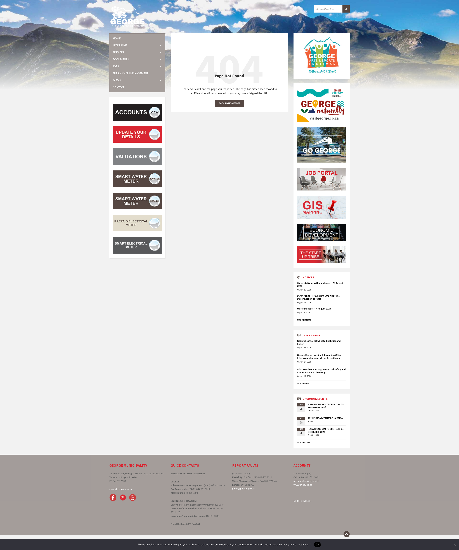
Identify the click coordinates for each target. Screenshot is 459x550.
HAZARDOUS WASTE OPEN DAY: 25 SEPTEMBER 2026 (326, 406)
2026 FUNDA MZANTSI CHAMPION (325, 418)
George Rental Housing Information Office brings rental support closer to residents (319, 357)
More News (303, 384)
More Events (303, 443)
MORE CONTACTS (302, 501)
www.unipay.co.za (303, 485)
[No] (454, 544)
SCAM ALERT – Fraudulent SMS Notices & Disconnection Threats (318, 297)
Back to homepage (229, 103)
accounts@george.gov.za (306, 481)
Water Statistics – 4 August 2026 (314, 309)
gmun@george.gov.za (120, 489)
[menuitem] (137, 38)
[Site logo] (127, 26)
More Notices (304, 320)
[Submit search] (346, 9)
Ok (317, 544)
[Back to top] (347, 534)
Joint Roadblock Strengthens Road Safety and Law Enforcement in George (321, 371)
